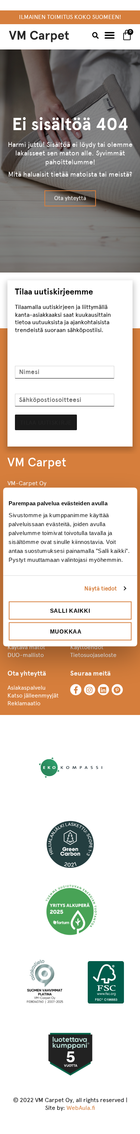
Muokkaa (66, 631)
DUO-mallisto (25, 654)
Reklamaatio (23, 703)
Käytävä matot (26, 647)
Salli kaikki (70, 610)
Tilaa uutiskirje (46, 422)
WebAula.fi (80, 1107)
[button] (96, 36)
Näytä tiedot (100, 588)
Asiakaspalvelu (26, 687)
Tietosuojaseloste (93, 654)
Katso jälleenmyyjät (33, 695)
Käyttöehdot (86, 647)
